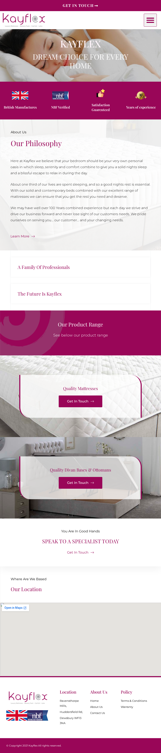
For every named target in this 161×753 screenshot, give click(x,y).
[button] (150, 20)
